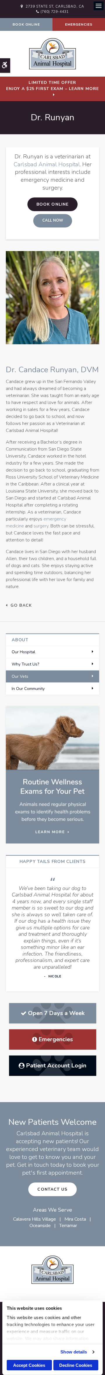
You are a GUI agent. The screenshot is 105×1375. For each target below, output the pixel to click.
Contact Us (52, 1189)
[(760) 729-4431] (52, 220)
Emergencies (78, 24)
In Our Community (28, 688)
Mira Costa (75, 1219)
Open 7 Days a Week (56, 1013)
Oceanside (40, 1225)
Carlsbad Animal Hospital (47, 164)
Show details (73, 1351)
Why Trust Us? (25, 664)
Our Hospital (23, 652)
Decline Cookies (75, 1365)
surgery (41, 526)
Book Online (26, 24)
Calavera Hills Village (34, 1219)
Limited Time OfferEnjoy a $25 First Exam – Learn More (52, 85)
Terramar (68, 1225)
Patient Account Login (56, 1065)
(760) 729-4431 (55, 11)
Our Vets (20, 676)
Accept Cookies (29, 1365)
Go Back (21, 605)
